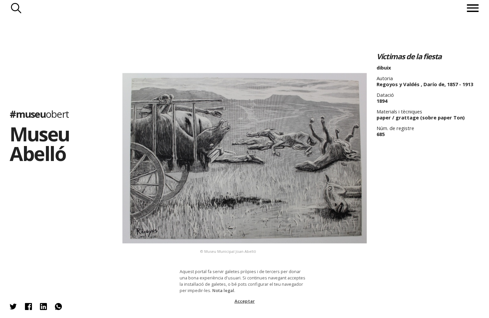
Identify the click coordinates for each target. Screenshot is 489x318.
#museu (39, 114)
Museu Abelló (39, 143)
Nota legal (223, 290)
